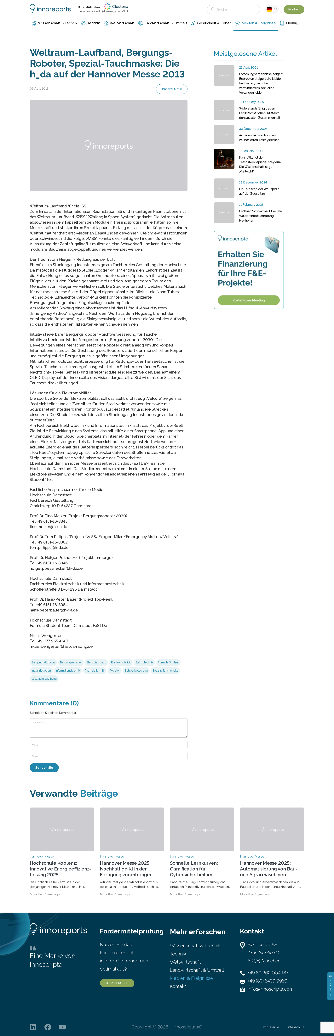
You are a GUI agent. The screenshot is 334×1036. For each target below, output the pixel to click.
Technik (178, 954)
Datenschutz (295, 1027)
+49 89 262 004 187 (268, 973)
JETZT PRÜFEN (117, 983)
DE (274, 9)
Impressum (271, 1027)
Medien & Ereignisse (191, 978)
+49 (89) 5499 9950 (267, 981)
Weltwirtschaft (185, 962)
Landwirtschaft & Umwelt (197, 970)
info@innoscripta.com (271, 989)
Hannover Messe (172, 89)
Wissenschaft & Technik (195, 946)
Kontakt (294, 9)
